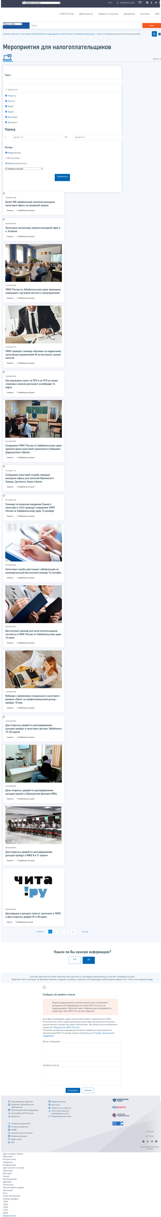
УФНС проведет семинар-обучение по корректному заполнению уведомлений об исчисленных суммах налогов (33, 355)
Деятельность (86, 13)
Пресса (11, 101)
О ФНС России (67, 13)
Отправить (73, 1090)
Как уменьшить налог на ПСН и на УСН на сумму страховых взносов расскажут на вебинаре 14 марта (31, 384)
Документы (129, 13)
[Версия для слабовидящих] (110, 2)
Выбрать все (13, 89)
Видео (11, 106)
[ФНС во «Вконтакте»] (147, 3)
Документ (12, 122)
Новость (12, 95)
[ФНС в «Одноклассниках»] (151, 3)
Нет (75, 959)
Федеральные (14, 152)
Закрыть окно (9, 1215)
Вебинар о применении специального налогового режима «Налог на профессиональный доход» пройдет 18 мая (32, 699)
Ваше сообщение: (51, 1041)
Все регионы (13, 158)
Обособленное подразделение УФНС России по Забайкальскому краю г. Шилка (68, 34)
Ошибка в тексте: (51, 1065)
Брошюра (12, 117)
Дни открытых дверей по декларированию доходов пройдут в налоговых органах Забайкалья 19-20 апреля (33, 729)
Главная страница (11, 34)
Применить (62, 176)
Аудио (11, 111)
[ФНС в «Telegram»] (156, 3)
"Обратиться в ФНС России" (66, 1027)
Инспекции (26, 34)
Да (89, 959)
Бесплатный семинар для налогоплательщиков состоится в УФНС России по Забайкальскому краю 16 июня (33, 634)
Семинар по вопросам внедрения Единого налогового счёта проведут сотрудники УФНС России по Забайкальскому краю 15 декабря (30, 508)
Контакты (145, 13)
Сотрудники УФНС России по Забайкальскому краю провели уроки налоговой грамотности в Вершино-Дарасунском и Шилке (33, 449)
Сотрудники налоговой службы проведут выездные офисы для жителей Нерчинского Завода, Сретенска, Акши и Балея (29, 478)
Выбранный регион (17, 163)
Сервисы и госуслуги (108, 13)
